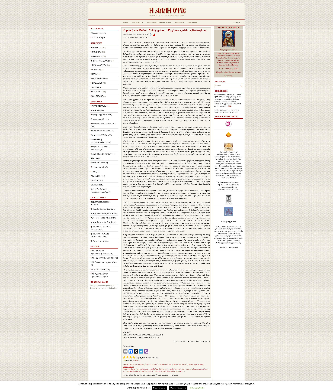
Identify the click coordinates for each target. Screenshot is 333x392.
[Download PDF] (154, 34)
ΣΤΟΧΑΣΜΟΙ (96, 56)
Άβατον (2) (96, 158)
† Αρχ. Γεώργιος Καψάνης (103, 209)
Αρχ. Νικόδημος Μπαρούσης (103, 217)
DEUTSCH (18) (97, 184)
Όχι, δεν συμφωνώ (178, 388)
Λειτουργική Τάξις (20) (101, 135)
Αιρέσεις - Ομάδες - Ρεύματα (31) (100, 148)
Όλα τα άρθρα (98, 37)
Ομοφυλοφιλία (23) (100, 119)
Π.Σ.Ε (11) (95, 171)
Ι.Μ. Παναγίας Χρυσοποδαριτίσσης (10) (102, 252)
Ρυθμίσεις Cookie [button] (197, 388)
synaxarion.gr (228, 76)
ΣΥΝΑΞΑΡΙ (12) (97, 110)
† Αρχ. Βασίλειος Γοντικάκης (104, 213)
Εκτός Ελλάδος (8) (99, 162)
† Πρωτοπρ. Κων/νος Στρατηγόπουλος (100, 235)
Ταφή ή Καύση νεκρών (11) (103, 153)
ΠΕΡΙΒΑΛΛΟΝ (97, 82)
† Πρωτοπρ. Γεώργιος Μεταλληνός (101, 228)
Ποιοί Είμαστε (137, 22)
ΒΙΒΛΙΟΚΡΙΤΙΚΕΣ (98, 78)
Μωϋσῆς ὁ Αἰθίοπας (223, 53)
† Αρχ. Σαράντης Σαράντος (103, 222)
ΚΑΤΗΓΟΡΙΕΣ (96, 43)
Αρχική (125, 22)
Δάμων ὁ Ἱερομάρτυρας (231, 63)
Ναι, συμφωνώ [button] (159, 388)
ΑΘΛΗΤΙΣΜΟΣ (97, 96)
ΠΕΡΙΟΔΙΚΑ (96, 87)
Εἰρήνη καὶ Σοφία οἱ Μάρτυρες (228, 65)
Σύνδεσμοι (179, 22)
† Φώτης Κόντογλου (100, 241)
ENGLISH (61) (97, 180)
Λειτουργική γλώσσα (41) (102, 130)
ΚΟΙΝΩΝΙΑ (95, 52)
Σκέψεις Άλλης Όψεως (101, 60)
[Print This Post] (150, 34)
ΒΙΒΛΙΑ (94, 74)
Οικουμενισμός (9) (99, 167)
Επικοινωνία (192, 22)
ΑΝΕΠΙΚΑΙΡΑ (96, 91)
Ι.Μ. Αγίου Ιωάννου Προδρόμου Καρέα (99, 275)
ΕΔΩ (229, 106)
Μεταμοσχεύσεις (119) (101, 114)
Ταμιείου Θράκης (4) (100, 269)
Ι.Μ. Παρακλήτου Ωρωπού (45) (104, 257)
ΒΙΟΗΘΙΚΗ (95, 69)
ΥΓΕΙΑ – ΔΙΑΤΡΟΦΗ (99, 65)
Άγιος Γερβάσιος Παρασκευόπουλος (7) (101, 190)
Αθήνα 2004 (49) (98, 176)
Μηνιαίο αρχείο (98, 33)
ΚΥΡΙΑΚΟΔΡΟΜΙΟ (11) (100, 105)
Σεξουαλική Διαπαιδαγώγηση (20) (101, 140)
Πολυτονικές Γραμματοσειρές (159, 22)
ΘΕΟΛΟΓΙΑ (96, 47)
